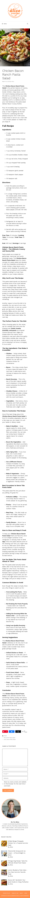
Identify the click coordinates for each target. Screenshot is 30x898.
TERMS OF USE (15, 893)
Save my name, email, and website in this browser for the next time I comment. (15, 784)
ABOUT (21, 893)
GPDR (25, 893)
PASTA (5, 735)
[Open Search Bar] (27, 23)
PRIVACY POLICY (6, 893)
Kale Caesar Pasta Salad (9, 739)
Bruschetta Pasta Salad (9, 737)
